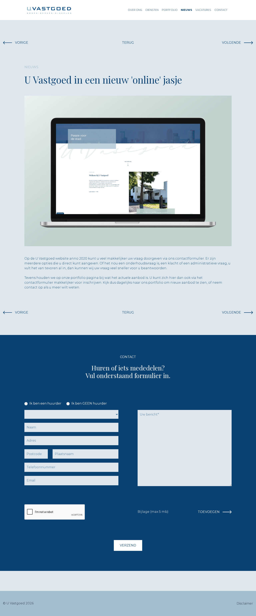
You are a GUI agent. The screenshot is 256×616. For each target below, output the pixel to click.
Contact (220, 9)
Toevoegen (209, 512)
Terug (128, 43)
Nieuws (186, 9)
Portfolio (170, 9)
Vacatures (203, 9)
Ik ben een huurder (45, 403)
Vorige (21, 43)
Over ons (135, 9)
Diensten (152, 9)
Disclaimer (245, 603)
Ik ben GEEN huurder (89, 403)
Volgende (231, 43)
